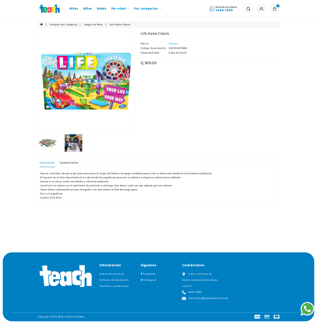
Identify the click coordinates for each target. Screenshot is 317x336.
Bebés (101, 9)
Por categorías (146, 9)
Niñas (87, 9)
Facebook (148, 274)
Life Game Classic (120, 25)
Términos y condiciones (114, 286)
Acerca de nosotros (111, 274)
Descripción (47, 162)
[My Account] (261, 8)
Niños (73, 9)
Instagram (149, 280)
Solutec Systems (75, 317)
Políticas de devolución (114, 280)
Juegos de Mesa (93, 25)
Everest (173, 44)
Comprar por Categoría (63, 25)
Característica (68, 162)
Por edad (119, 9)
